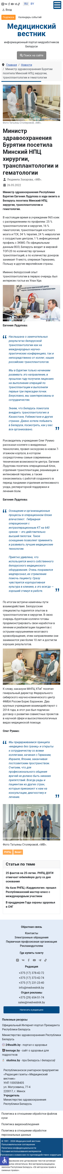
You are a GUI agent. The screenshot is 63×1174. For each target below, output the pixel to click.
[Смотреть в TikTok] (18, 4)
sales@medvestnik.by (31, 1002)
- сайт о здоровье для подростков (25, 1052)
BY (32, 3)
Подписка (8, 17)
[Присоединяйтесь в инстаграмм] (2, 4)
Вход (9, 9)
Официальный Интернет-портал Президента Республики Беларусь (31, 1027)
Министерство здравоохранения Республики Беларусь (31, 1037)
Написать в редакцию (31, 1009)
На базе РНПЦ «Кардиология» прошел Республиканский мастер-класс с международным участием (31, 892)
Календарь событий (29, 17)
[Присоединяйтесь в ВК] (6, 4)
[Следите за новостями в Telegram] (15, 4)
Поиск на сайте (33, 55)
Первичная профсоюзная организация (31, 941)
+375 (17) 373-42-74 (31, 977)
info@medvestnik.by (31, 987)
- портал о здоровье (26, 1045)
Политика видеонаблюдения (20, 1124)
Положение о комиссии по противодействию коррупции (30, 1154)
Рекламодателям (31, 946)
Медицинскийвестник (31, 30)
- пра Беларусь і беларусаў (30, 1060)
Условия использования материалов (21, 1151)
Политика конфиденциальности (18, 1148)
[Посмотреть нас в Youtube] (12, 4)
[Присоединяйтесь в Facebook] (9, 4)
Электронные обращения (31, 937)
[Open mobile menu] (57, 5)
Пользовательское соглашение (18, 1144)
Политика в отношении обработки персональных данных (23, 1132)
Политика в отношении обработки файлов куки (29, 1116)
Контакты (31, 933)
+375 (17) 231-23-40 (31, 982)
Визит (18, 852)
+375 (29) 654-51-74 (31, 997)
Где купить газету (31, 953)
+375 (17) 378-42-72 (31, 973)
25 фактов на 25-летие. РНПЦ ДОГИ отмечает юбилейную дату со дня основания (29, 877)
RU (26, 3)
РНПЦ (7, 852)
